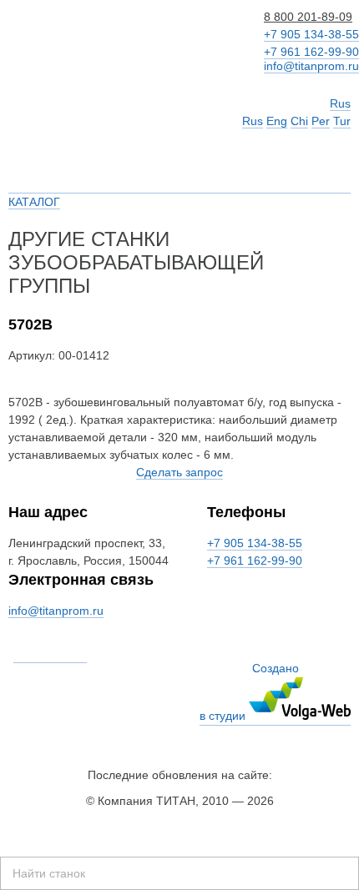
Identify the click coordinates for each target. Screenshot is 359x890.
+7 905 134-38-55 (311, 34)
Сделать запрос (179, 472)
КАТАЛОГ (34, 202)
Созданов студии (249, 691)
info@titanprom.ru (311, 66)
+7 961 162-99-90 (311, 51)
